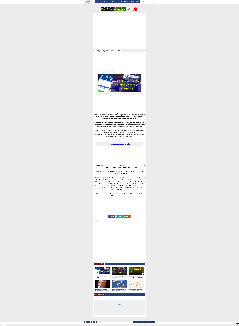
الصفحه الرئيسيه (3, 325)
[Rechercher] (144, 2)
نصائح (117, 1)
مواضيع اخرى (126, 1)
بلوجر (109, 1)
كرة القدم (97, 1)
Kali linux (132, 1)
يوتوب (105, 1)
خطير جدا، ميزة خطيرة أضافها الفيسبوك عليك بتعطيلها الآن (119, 277)
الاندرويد (112, 1)
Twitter (120, 216)
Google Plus (128, 216)
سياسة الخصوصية (151, 322)
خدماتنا (135, 322)
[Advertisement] (119, 22)
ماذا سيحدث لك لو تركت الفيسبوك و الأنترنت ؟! (101, 277)
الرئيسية (137, 1)
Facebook (112, 216)
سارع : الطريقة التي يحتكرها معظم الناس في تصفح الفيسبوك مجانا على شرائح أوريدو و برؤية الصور (135, 290)
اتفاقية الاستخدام (144, 322)
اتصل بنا (139, 322)
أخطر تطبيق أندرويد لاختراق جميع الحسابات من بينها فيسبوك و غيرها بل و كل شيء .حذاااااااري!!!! (102, 290)
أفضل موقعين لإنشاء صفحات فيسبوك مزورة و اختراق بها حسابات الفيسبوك (119, 290)
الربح (101, 1)
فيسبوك (121, 1)
